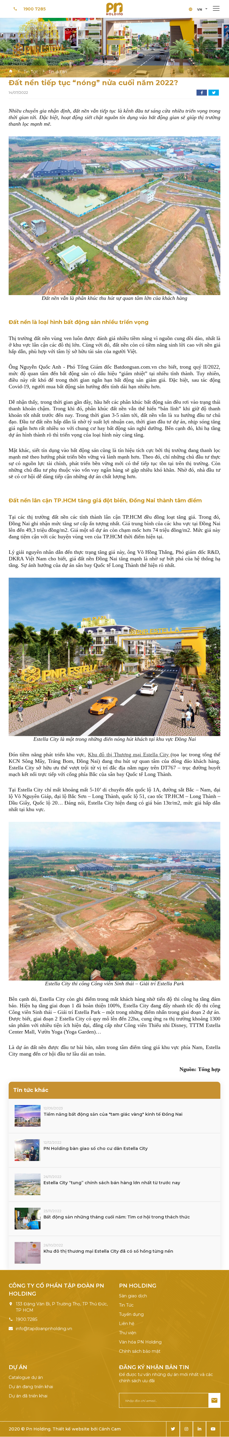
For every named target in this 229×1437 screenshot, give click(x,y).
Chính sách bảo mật (139, 1351)
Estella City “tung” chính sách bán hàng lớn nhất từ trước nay (112, 1182)
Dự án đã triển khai (28, 1396)
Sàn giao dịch (133, 1296)
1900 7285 (34, 9)
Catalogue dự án (26, 1377)
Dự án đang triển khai (31, 1386)
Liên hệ (126, 1323)
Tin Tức (126, 1305)
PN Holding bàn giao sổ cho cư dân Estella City (96, 1148)
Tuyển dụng (131, 1314)
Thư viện (127, 1332)
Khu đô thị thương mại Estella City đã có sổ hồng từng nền (108, 1251)
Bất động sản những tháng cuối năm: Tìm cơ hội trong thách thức (117, 1217)
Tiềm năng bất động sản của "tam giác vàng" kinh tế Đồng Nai (113, 1114)
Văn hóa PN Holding (140, 1342)
